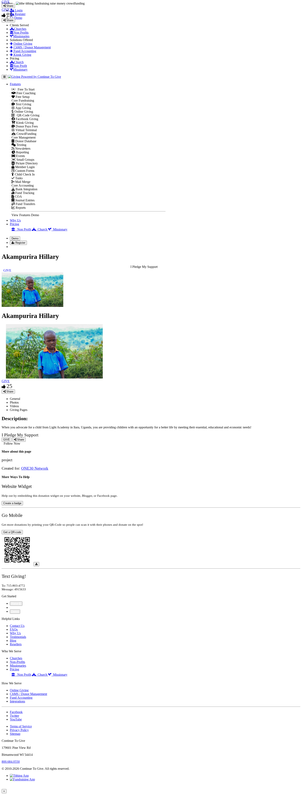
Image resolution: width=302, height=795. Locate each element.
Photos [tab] (14, 402)
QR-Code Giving (26, 115)
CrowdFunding (26, 133)
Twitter (14, 715)
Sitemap (15, 733)
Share (9, 391)
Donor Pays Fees (26, 126)
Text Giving (23, 104)
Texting (21, 145)
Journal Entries (24, 200)
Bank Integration (26, 189)
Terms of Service (21, 726)
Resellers (16, 644)
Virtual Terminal (26, 130)
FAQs (14, 629)
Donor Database (25, 141)
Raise (15, 603)
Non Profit (20, 66)
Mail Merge (22, 182)
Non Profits (21, 32)
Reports (20, 207)
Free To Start (25, 89)
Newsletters (22, 148)
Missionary (20, 69)
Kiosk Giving (22, 54)
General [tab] (15, 398)
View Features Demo (25, 215)
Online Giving (22, 43)
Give (13, 607)
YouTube (16, 719)
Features (15, 84)
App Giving (23, 108)
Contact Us (17, 626)
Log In (17, 246)
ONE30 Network (34, 468)
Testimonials (18, 637)
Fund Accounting (24, 51)
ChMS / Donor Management (32, 47)
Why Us (15, 220)
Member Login (24, 167)
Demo (17, 18)
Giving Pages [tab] (18, 410)
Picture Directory (26, 163)
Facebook (16, 712)
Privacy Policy (19, 730)
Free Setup (22, 97)
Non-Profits (17, 662)
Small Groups (25, 159)
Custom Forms (24, 170)
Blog (13, 640)
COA (18, 196)
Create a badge (12, 503)
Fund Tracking (24, 193)
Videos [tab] (14, 406)
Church (19, 62)
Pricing (14, 224)
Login (18, 10)
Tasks (18, 178)
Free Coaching (26, 93)
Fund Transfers (25, 204)
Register (19, 14)
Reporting (22, 152)
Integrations (17, 701)
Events (20, 156)
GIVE (6, 381)
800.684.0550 (11, 761)
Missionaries (21, 36)
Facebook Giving (26, 119)
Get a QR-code (12, 532)
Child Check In (24, 174)
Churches (20, 29)
